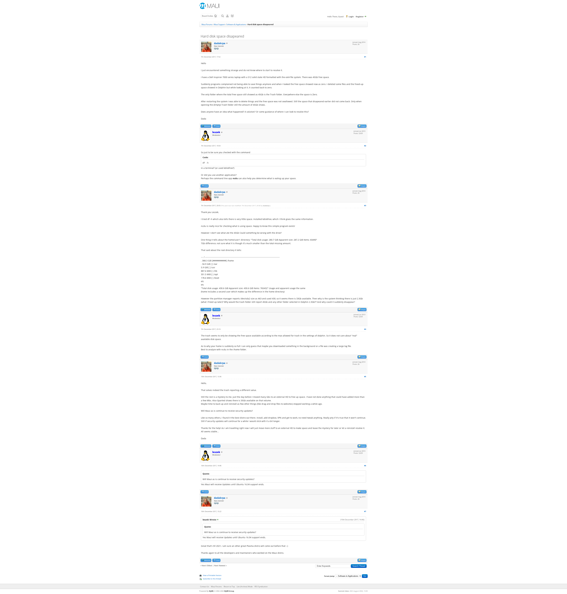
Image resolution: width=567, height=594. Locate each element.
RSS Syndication (261, 586)
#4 (365, 329)
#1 (365, 57)
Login (351, 16)
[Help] (232, 17)
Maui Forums (207, 24)
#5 (365, 376)
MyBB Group (229, 591)
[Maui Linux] (209, 5)
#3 (365, 205)
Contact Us (204, 586)
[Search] (222, 17)
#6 (365, 465)
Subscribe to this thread (212, 579)
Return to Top (229, 586)
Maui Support (219, 24)
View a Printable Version (212, 575)
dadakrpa (219, 43)
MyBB (211, 591)
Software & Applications (236, 24)
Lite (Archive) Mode (245, 586)
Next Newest (219, 565)
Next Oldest (207, 565)
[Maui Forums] (209, 17)
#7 (365, 511)
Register (360, 16)
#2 (365, 146)
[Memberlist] (227, 17)
